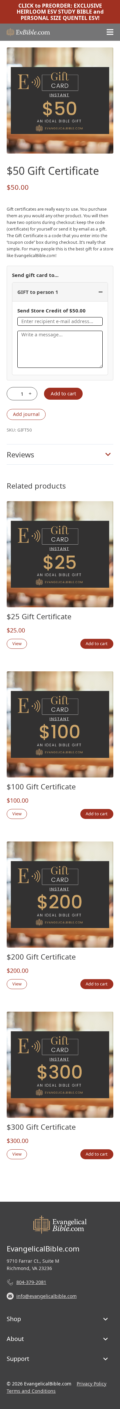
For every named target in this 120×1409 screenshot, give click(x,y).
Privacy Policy (91, 1383)
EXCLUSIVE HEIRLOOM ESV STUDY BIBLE (59, 8)
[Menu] (110, 32)
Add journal (26, 414)
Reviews (20, 454)
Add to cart (63, 393)
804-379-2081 (31, 1282)
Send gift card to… (35, 275)
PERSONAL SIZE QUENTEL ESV (59, 18)
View (17, 643)
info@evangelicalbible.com (46, 1296)
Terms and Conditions (31, 1391)
